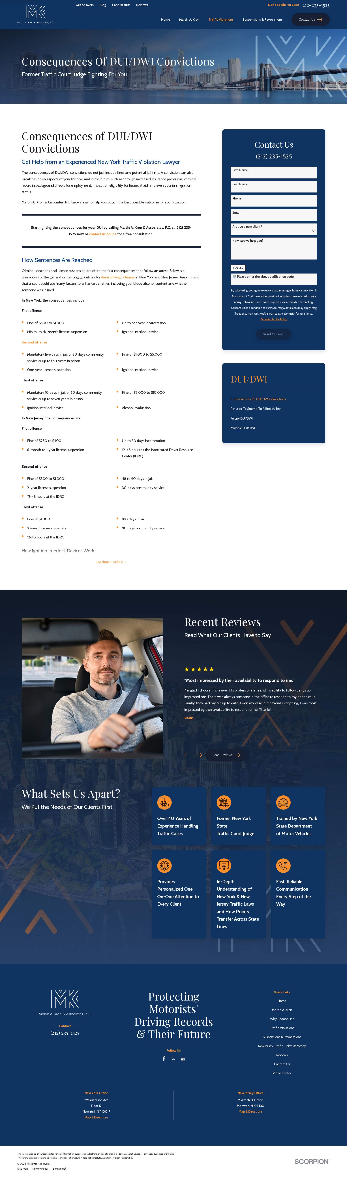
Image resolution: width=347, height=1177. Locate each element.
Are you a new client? (247, 227)
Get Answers (85, 5)
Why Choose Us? (282, 1019)
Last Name (240, 184)
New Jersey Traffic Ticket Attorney (282, 1046)
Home (282, 1001)
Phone (236, 198)
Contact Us (307, 19)
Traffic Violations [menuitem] (221, 20)
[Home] (35, 14)
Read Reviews (222, 755)
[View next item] (198, 755)
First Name (240, 170)
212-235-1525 (316, 4)
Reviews (142, 5)
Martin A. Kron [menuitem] (189, 20)
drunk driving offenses (118, 277)
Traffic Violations (282, 1028)
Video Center (282, 1073)
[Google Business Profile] (183, 1058)
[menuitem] (274, 399)
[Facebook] (164, 1058)
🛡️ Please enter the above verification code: (263, 277)
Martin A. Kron (282, 1010)
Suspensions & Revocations (282, 1037)
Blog (102, 5)
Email (236, 212)
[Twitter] (173, 1058)
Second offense (34, 342)
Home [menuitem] (165, 20)
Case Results (121, 5)
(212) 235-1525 (65, 1032)
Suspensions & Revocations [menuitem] (262, 20)
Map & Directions (96, 1117)
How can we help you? (247, 241)
